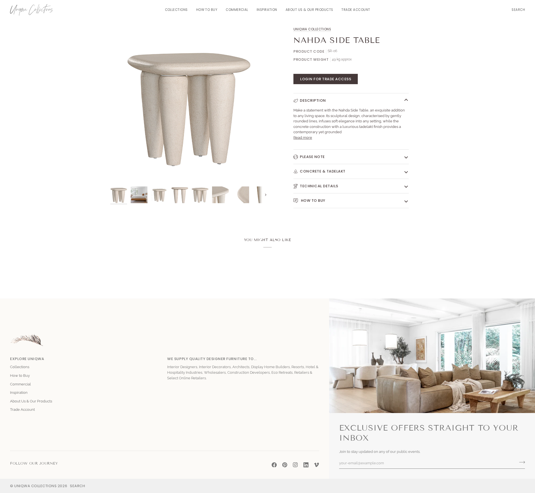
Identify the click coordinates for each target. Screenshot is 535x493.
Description (313, 100)
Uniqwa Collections (312, 29)
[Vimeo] (316, 464)
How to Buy (312, 200)
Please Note (312, 156)
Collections (19, 367)
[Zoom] (121, 173)
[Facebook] (274, 464)
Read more (302, 137)
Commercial (20, 384)
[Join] (520, 462)
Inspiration (19, 392)
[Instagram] (295, 464)
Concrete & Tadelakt (323, 171)
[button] (176, 10)
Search (77, 486)
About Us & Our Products (31, 401)
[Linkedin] (305, 464)
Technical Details (319, 186)
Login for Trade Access (325, 79)
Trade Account (22, 409)
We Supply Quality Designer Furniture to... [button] (212, 358)
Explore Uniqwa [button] (27, 358)
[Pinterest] (284, 464)
